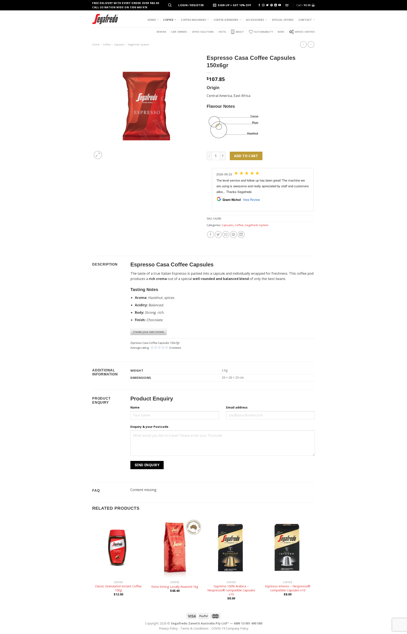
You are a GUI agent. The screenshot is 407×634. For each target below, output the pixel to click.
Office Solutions (203, 31)
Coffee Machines (193, 20)
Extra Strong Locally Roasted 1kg (174, 587)
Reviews (161, 31)
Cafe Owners (179, 31)
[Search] (169, 5)
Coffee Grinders (226, 20)
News (281, 31)
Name (134, 407)
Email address (237, 407)
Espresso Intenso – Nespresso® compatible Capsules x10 (287, 588)
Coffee (168, 20)
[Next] (313, 562)
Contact (305, 20)
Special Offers (283, 20)
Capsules (119, 44)
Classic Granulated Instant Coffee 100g (118, 588)
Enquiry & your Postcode (149, 427)
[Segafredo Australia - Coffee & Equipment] (105, 19)
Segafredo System (138, 44)
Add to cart (246, 156)
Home (152, 20)
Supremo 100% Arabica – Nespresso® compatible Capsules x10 (231, 590)
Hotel (222, 31)
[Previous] (92, 562)
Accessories (255, 20)
